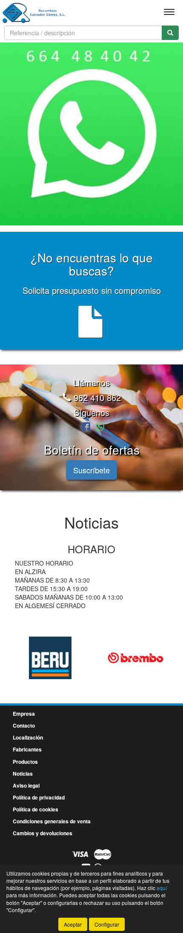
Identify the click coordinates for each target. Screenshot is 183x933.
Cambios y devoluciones (42, 833)
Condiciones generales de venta (52, 821)
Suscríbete (91, 469)
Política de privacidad (39, 797)
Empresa (24, 713)
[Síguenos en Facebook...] (86, 427)
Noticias (23, 773)
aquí (162, 887)
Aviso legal (26, 785)
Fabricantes (27, 749)
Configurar (106, 924)
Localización (28, 737)
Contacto (24, 725)
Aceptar (73, 924)
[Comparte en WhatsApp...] (99, 427)
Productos (25, 761)
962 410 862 (96, 397)
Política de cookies (35, 809)
